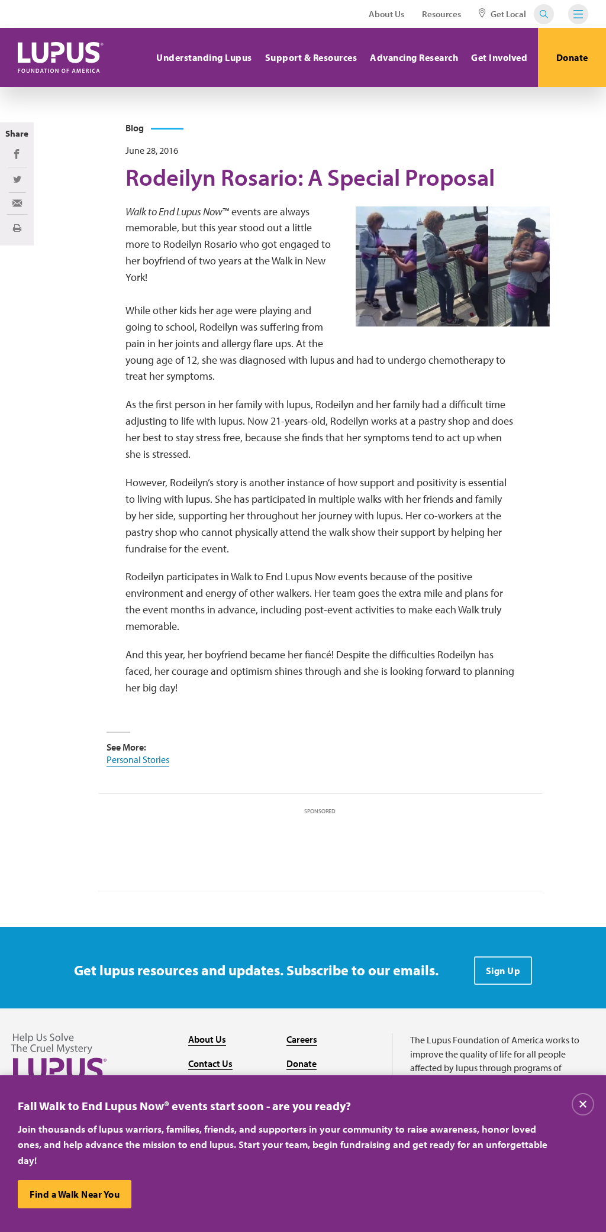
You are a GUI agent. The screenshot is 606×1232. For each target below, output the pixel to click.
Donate (572, 57)
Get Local (507, 14)
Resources (441, 14)
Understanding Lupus (204, 57)
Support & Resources (311, 57)
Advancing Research (414, 57)
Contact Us (210, 1063)
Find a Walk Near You (75, 1194)
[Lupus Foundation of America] (61, 57)
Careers (301, 1039)
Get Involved (499, 57)
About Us (386, 14)
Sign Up (503, 970)
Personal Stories (138, 759)
